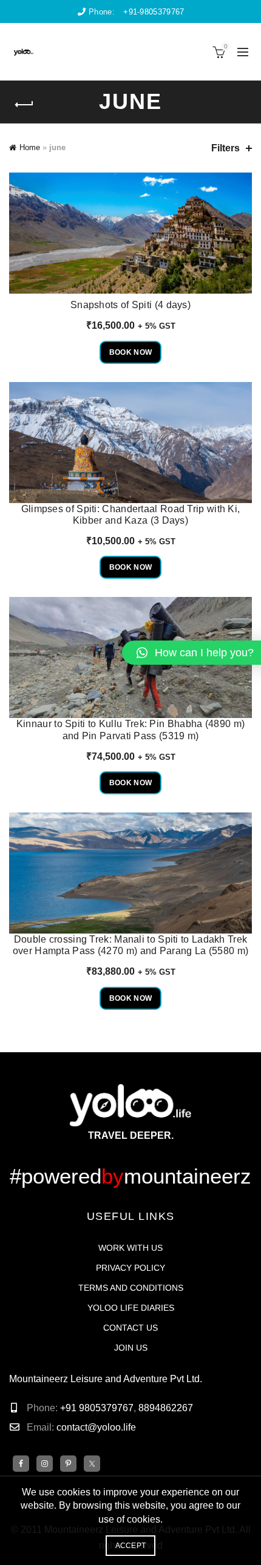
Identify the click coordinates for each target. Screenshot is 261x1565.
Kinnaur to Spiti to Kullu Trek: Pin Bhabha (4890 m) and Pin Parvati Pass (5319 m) (130, 729)
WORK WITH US (130, 1248)
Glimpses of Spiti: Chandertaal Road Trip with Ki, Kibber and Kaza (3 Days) (130, 515)
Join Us (130, 1347)
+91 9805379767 (96, 1408)
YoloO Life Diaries (130, 1308)
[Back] (24, 105)
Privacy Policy (130, 1268)
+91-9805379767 (153, 11)
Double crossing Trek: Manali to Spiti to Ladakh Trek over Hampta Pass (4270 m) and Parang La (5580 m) (130, 945)
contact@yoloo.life (96, 1427)
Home (29, 147)
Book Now (130, 352)
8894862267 (165, 1408)
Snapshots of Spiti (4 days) (130, 305)
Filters (225, 148)
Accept (130, 1545)
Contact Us (130, 1328)
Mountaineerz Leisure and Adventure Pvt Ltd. (105, 1379)
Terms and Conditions (130, 1288)
